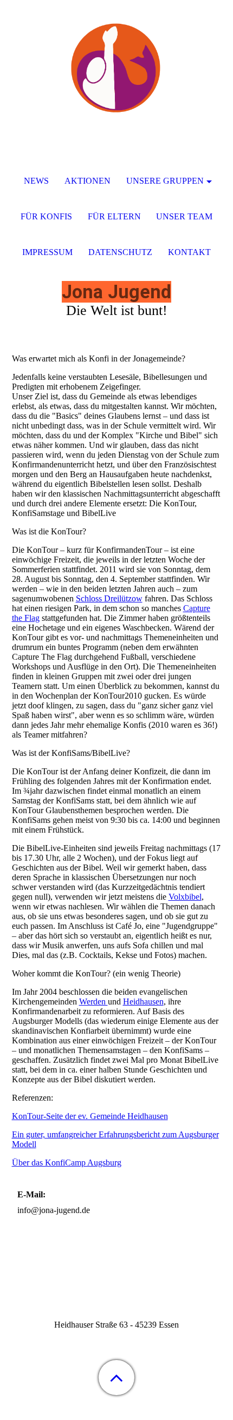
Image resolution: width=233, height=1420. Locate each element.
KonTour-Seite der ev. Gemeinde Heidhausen (90, 1116)
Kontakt (189, 252)
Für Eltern (114, 216)
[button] (116, 1377)
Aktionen (87, 180)
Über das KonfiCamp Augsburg (66, 1162)
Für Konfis (46, 216)
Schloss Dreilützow (109, 598)
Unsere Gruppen (165, 180)
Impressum (47, 252)
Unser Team (184, 216)
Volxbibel (185, 896)
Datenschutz (120, 252)
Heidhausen (143, 1001)
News (36, 180)
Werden (93, 1001)
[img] (116, 67)
